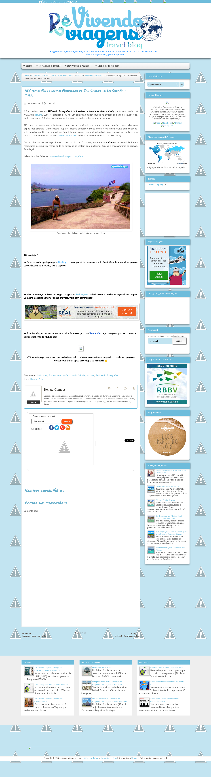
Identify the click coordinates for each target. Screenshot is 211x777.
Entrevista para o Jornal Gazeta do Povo (51, 684)
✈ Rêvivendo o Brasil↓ (48, 65)
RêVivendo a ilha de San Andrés (167, 486)
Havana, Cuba (36, 379)
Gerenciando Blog (109, 758)
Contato (70, 1)
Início (43, 1)
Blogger (134, 758)
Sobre (55, 1)
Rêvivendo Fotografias (94, 76)
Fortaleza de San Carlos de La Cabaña (58, 76)
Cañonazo (35, 76)
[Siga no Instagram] (64, 462)
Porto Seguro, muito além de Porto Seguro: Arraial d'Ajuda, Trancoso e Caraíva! (171, 533)
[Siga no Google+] (62, 429)
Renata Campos (55, 389)
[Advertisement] (81, 605)
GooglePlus (125, 388)
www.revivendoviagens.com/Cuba (66, 156)
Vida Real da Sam (91, 758)
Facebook (117, 388)
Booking (62, 262)
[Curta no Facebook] (51, 429)
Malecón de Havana (66, 135)
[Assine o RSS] (67, 429)
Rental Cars (95, 333)
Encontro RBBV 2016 (101, 667)
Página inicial (80, 633)
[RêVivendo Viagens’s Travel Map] (167, 163)
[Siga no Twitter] (57, 429)
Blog (109, 388)
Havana (79, 76)
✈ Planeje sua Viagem (107, 65)
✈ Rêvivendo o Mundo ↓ (78, 65)
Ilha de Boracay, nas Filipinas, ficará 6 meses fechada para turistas (169, 517)
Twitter (134, 388)
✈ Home (27, 65)
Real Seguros (82, 294)
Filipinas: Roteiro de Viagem (166, 500)
